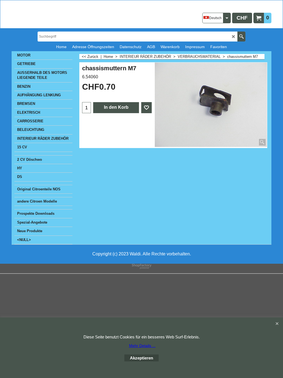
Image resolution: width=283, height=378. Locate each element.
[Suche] (241, 37)
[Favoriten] (146, 107)
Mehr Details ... (142, 345)
